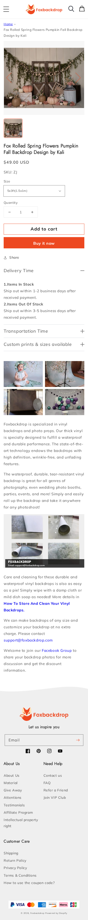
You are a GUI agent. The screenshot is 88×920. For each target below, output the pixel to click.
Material (11, 783)
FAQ (47, 783)
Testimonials (14, 805)
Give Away (13, 790)
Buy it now (44, 243)
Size (7, 181)
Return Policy (15, 860)
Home (8, 24)
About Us (12, 775)
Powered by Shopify (56, 913)
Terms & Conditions (20, 875)
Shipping (11, 853)
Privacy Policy (15, 868)
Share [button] (14, 257)
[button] (6, 9)
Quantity (11, 203)
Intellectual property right (21, 823)
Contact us (53, 775)
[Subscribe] (77, 740)
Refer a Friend (56, 790)
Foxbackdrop (37, 913)
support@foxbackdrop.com (28, 640)
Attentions (13, 797)
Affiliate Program (18, 812)
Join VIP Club (55, 797)
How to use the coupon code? (29, 883)
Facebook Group (57, 650)
